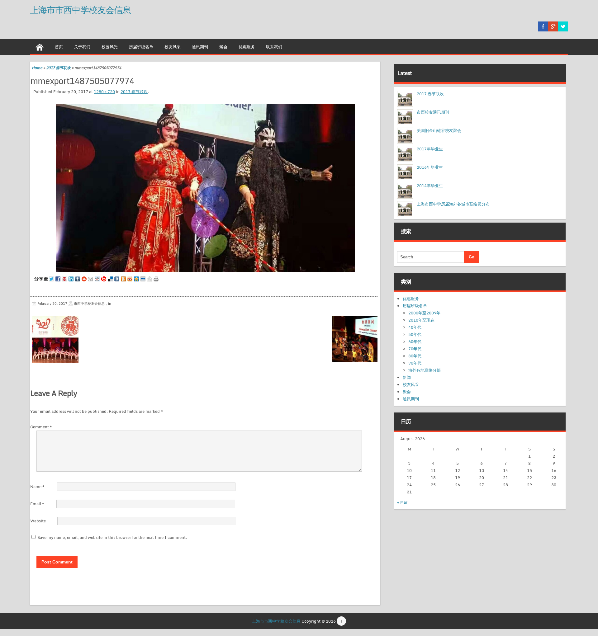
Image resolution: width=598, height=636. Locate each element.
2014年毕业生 (430, 185)
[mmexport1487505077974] (205, 188)
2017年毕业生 (430, 148)
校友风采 (172, 46)
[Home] (39, 46)
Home (37, 68)
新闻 (407, 377)
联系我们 (274, 46)
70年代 (414, 348)
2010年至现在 (421, 320)
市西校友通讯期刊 (433, 112)
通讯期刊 (200, 46)
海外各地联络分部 (424, 370)
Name (37, 486)
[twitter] (563, 26)
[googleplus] (553, 26)
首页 (59, 46)
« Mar (402, 502)
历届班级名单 (141, 46)
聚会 (223, 46)
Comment (41, 426)
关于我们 (82, 46)
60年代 (414, 341)
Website (38, 520)
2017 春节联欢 (58, 68)
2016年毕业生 (430, 167)
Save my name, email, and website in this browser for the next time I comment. (112, 537)
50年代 (414, 334)
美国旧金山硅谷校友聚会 (439, 130)
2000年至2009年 (424, 312)
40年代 (414, 327)
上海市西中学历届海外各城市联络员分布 (453, 203)
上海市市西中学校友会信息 (80, 9)
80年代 (414, 355)
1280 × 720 (104, 91)
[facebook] (543, 26)
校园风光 (110, 46)
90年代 (414, 363)
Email (37, 503)
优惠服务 (247, 46)
